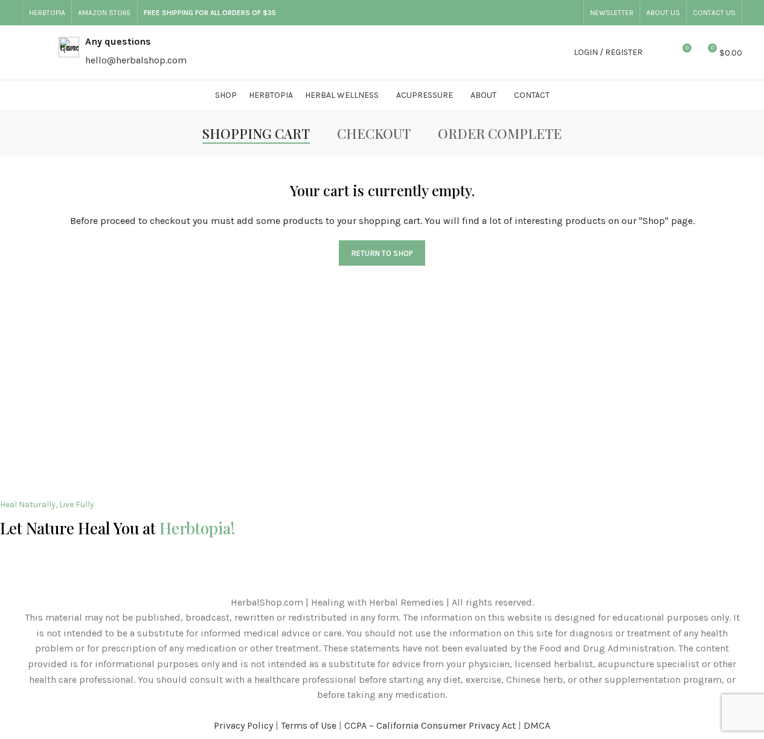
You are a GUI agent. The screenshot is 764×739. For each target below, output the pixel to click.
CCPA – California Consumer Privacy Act (430, 725)
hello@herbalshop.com (136, 60)
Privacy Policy (243, 725)
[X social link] (526, 13)
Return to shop (382, 253)
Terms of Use (308, 725)
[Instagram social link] (541, 13)
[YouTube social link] (555, 13)
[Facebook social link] (512, 13)
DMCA (537, 725)
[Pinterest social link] (570, 13)
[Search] (659, 52)
